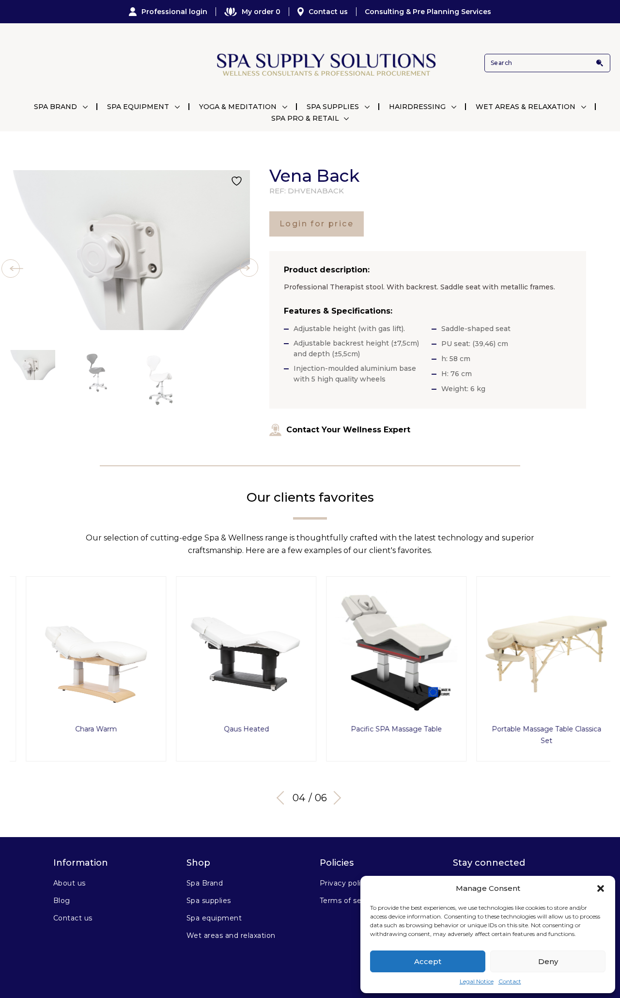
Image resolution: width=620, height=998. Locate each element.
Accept (427, 961)
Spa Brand (55, 106)
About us (69, 883)
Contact (509, 981)
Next (334, 798)
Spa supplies (208, 900)
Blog (61, 900)
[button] (600, 888)
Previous (283, 798)
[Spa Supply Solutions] (325, 63)
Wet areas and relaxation (231, 935)
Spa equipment (214, 918)
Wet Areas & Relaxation (525, 106)
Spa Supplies (333, 106)
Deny (548, 961)
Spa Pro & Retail (305, 118)
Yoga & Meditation (238, 106)
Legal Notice (477, 981)
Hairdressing (417, 106)
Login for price (316, 223)
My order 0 (261, 11)
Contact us (328, 11)
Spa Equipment (138, 106)
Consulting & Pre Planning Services (428, 11)
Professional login (174, 11)
